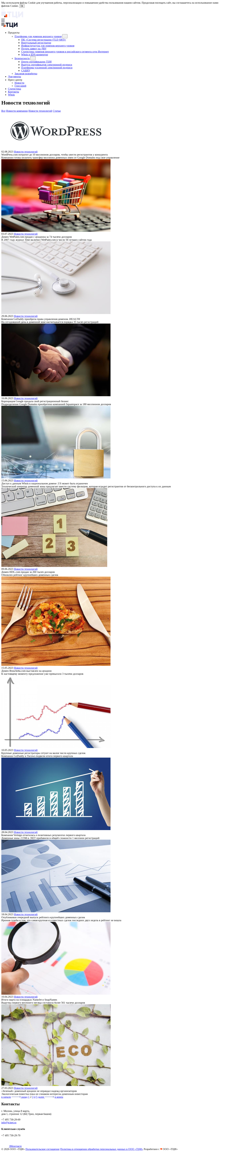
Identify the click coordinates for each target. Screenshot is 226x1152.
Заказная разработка (26, 73)
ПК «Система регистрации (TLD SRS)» (43, 39)
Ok (22, 6)
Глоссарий (20, 85)
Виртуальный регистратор (36, 42)
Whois (11, 94)
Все (3, 110)
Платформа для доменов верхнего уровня (38, 36)
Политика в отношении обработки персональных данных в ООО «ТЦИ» (101, 1149)
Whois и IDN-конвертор (34, 54)
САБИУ (25, 70)
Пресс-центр (15, 79)
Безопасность (22, 58)
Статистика (14, 88)
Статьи (57, 110)
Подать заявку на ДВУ (33, 48)
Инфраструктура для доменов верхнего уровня (47, 45)
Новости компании (17, 110)
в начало (6, 1097)
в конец (59, 1097)
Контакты (13, 91)
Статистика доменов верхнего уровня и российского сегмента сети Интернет (65, 51)
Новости (19, 82)
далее (41, 1097)
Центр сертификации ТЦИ (36, 61)
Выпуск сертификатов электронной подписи (46, 64)
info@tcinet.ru (8, 1122)
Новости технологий (40, 110)
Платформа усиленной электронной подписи (46, 67)
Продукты (14, 32)
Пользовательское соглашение (42, 1149)
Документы (14, 76)
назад (24, 1097)
